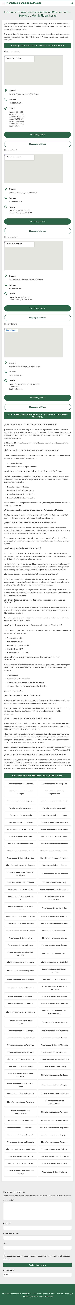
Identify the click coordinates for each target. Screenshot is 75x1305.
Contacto (59, 1294)
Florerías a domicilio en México (23, 3)
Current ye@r (9, 1270)
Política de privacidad (30, 1296)
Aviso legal (69, 1294)
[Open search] (72, 3)
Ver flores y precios (37, 134)
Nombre (7, 1223)
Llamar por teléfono (37, 144)
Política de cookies (47, 1296)
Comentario (8, 1200)
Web (5, 1243)
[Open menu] (3, 3)
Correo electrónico (11, 1233)
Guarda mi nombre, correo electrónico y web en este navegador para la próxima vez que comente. (36, 1257)
